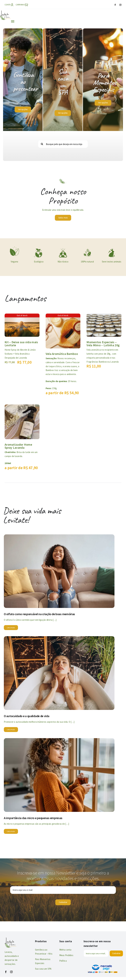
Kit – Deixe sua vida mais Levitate (21, 343)
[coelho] (111, 249)
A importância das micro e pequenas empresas (33, 818)
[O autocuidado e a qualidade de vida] (59, 638)
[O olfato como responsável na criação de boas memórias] (59, 536)
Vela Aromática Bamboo (62, 354)
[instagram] (120, 5)
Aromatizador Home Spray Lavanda (18, 446)
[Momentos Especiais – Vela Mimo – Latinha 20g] (104, 316)
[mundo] (39, 249)
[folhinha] (14, 247)
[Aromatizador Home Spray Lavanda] (22, 406)
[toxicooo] (63, 249)
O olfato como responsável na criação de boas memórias (39, 614)
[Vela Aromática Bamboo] (63, 316)
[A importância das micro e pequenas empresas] (59, 740)
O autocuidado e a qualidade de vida (26, 716)
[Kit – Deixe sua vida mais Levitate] (22, 316)
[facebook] (115, 5)
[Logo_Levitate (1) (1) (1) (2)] (5, 12)
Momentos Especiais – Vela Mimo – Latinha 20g (103, 343)
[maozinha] (87, 249)
